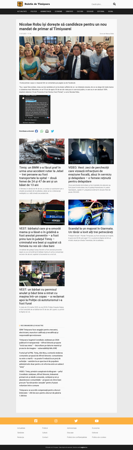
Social (110, 11)
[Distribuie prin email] (47, 131)
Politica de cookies (99, 437)
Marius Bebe (110, 34)
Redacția (20, 437)
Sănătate (69, 11)
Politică (34, 11)
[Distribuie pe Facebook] (36, 131)
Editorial (100, 11)
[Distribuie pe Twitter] (52, 131)
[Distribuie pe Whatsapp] (41, 131)
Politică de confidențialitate (77, 437)
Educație (90, 11)
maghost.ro (83, 447)
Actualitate (22, 11)
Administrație (46, 11)
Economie (58, 11)
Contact (45, 437)
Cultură (80, 11)
